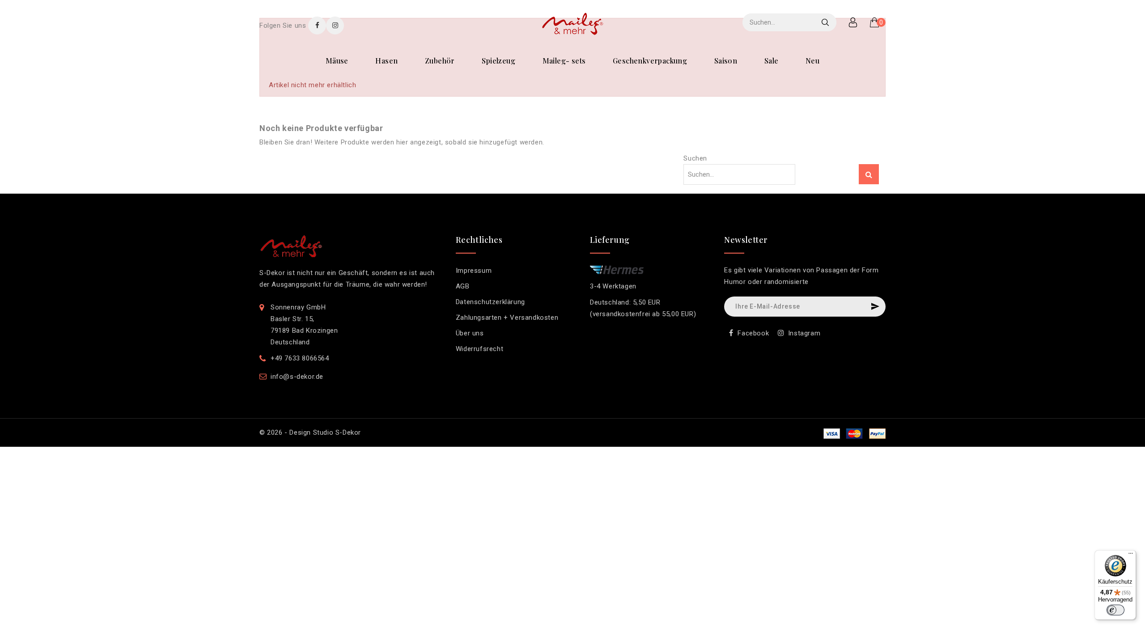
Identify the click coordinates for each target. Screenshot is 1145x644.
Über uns (470, 333)
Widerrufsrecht (479, 349)
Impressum (474, 271)
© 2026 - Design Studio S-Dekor (310, 432)
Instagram (804, 333)
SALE (771, 60)
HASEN (386, 60)
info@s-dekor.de (297, 377)
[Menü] (1130, 555)
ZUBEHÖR (440, 60)
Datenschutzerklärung (490, 302)
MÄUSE (337, 60)
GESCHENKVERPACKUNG (650, 60)
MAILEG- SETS (564, 60)
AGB (463, 286)
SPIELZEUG (498, 60)
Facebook (753, 333)
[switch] (1115, 610)
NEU (812, 60)
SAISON (725, 60)
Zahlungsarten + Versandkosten (507, 318)
